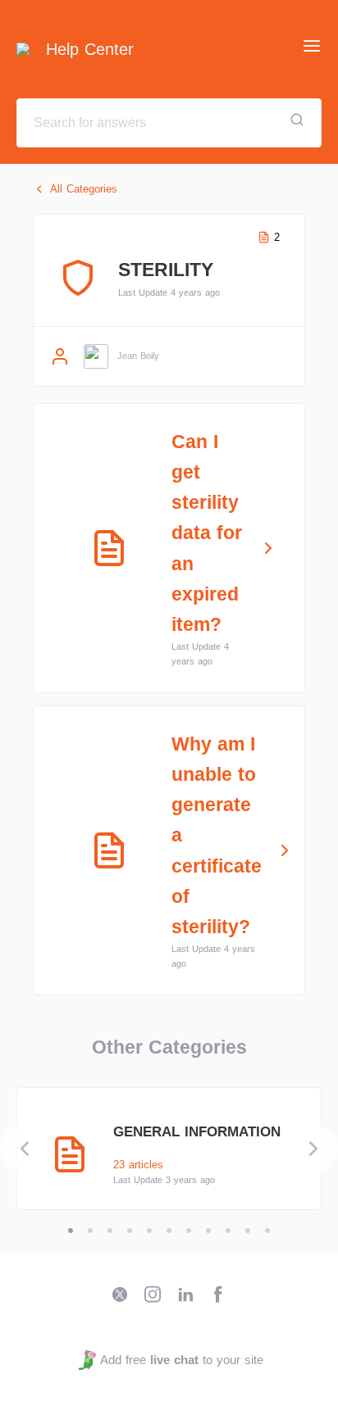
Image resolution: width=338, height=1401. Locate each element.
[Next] (313, 1148)
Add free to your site (181, 1360)
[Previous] (24, 1148)
